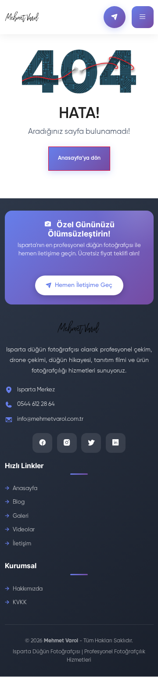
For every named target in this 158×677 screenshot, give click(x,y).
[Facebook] (42, 443)
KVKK (20, 602)
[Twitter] (91, 443)
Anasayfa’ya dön (79, 158)
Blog (19, 502)
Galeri (21, 516)
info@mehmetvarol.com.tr (50, 419)
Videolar (24, 530)
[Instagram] (67, 443)
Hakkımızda (28, 589)
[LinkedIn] (116, 443)
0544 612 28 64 (36, 404)
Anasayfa (25, 488)
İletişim (22, 544)
